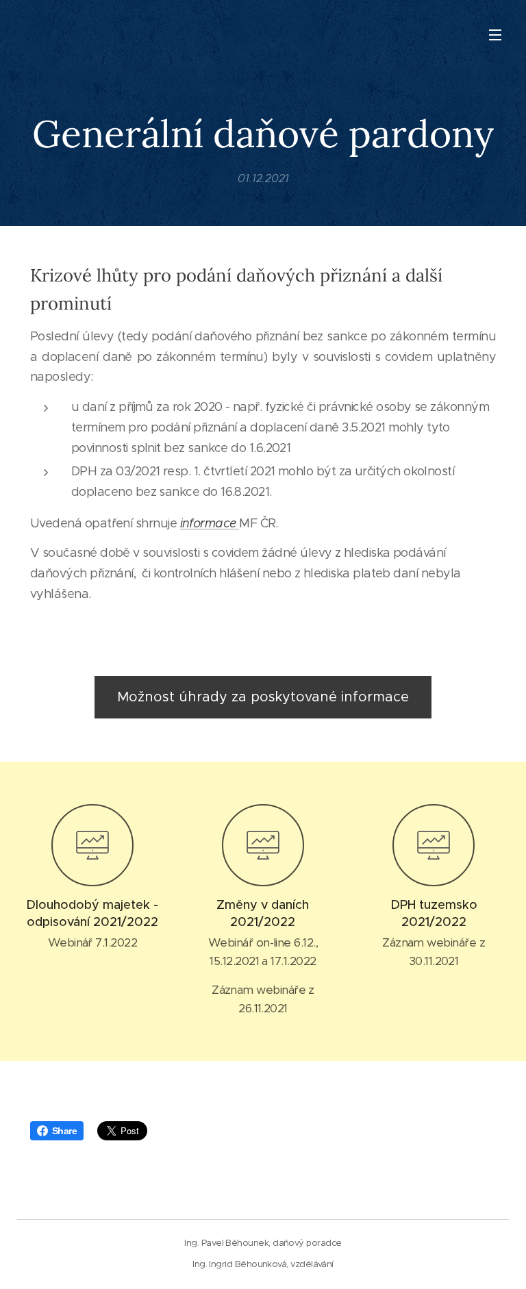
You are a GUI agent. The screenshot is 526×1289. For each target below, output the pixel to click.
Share (64, 1130)
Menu (495, 34)
